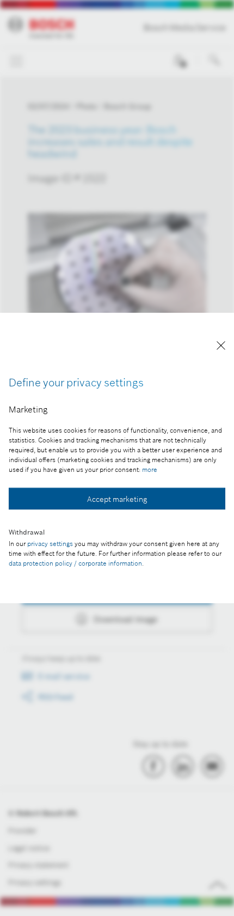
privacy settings (50, 543)
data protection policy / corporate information (75, 563)
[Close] (220, 347)
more (149, 469)
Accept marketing (117, 499)
